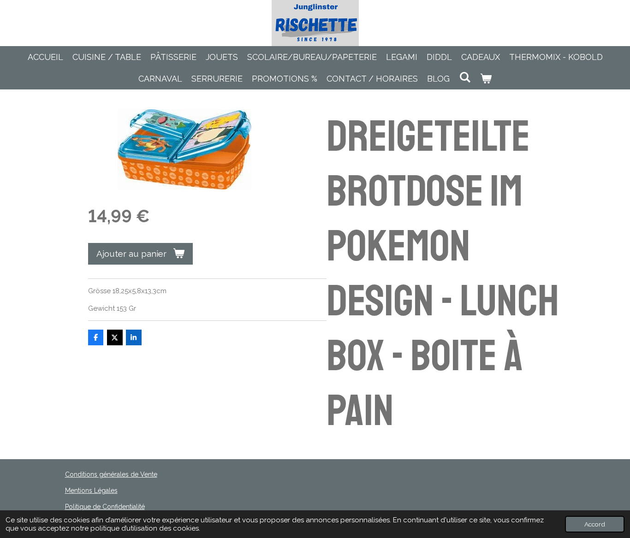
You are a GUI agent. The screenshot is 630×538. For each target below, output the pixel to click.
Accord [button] (594, 524)
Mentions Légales (91, 490)
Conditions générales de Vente (111, 474)
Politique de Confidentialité (105, 506)
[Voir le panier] (485, 78)
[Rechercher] (464, 77)
